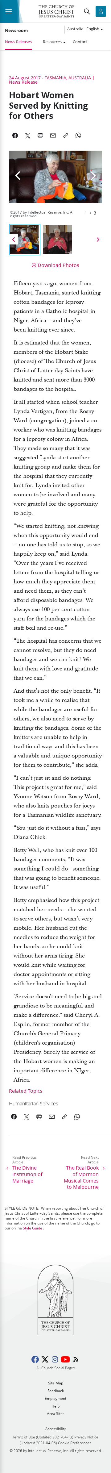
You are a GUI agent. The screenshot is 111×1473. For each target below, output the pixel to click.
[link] (46, 1103)
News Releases (18, 41)
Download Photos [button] (58, 265)
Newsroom (16, 30)
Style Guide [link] (32, 1228)
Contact (80, 41)
